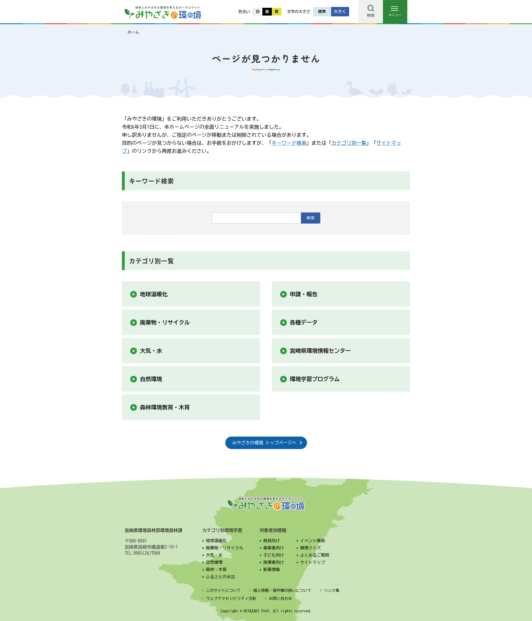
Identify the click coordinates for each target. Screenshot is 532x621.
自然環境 (151, 379)
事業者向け (273, 548)
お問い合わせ (280, 598)
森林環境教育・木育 (165, 407)
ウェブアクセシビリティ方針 (231, 598)
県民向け (271, 541)
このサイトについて (223, 590)
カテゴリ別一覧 (348, 142)
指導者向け (273, 562)
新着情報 (271, 569)
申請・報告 (304, 294)
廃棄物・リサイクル (165, 322)
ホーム (133, 32)
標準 (322, 12)
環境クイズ (310, 548)
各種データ (304, 322)
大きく (340, 12)
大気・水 (151, 350)
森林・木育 (216, 569)
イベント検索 (312, 541)
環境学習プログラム (315, 379)
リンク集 (331, 590)
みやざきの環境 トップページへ (264, 442)
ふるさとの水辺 (220, 577)
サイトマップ (312, 562)
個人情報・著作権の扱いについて (282, 590)
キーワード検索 (289, 142)
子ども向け (273, 555)
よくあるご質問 (314, 555)
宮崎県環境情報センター (320, 350)
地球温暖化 (154, 294)
